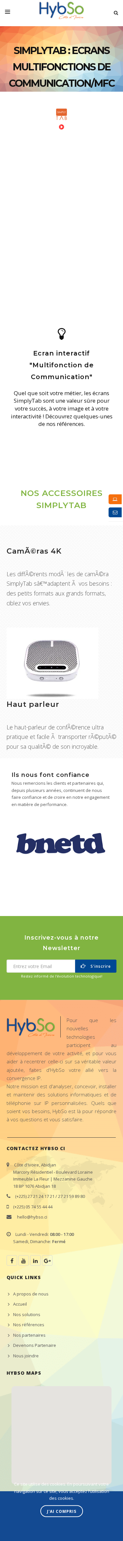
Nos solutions (26, 1314)
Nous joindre (26, 1356)
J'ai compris (61, 1511)
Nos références (28, 1325)
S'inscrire (99, 966)
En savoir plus (23, 433)
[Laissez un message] (115, 512)
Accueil (20, 1304)
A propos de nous (31, 1294)
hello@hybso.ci (32, 1217)
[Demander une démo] (115, 499)
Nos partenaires (29, 1335)
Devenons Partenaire (34, 1345)
